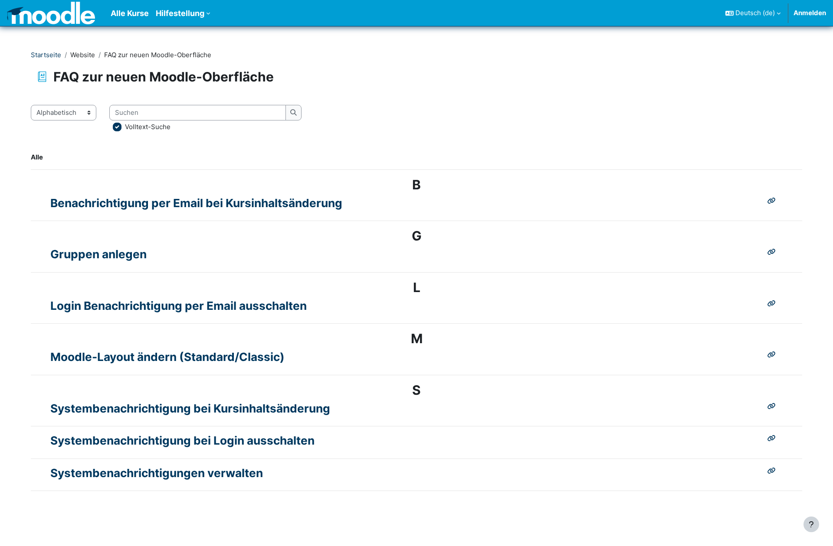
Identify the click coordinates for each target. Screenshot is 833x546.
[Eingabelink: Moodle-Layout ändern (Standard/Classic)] (773, 355)
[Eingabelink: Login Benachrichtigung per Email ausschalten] (773, 303)
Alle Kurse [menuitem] (130, 13)
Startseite (46, 55)
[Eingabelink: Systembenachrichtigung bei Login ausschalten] (773, 438)
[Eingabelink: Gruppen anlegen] (773, 252)
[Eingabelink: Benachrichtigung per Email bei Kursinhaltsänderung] (773, 201)
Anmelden (810, 13)
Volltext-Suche (148, 127)
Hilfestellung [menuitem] (180, 13)
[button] (753, 13)
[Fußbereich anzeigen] (811, 524)
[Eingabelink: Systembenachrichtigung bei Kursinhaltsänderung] (773, 406)
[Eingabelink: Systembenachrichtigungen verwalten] (773, 471)
